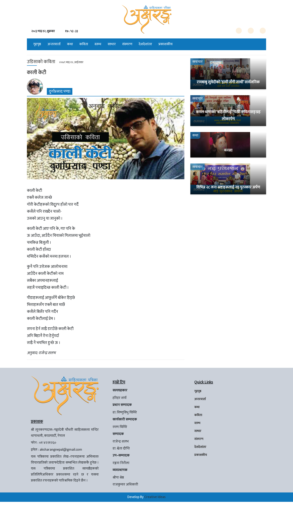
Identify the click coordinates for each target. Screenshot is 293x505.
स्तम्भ (97, 44)
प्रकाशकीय (165, 44)
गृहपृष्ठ (37, 44)
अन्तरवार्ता (54, 44)
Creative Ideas (155, 497)
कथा (70, 44)
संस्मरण (127, 44)
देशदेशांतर (145, 44)
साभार (112, 44)
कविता (83, 44)
